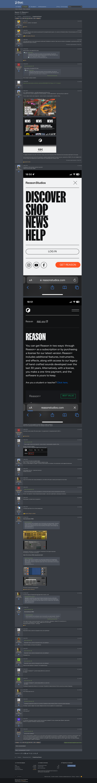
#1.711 (80, 21)
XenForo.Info (23, 780)
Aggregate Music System (30, 596)
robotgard (18, 13)
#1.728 (80, 593)
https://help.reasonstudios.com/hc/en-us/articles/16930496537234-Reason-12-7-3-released (42, 83)
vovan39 (34, 769)
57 (25, 18)
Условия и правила (54, 776)
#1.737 (80, 699)
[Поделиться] (78, 21)
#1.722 (80, 468)
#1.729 (80, 607)
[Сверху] (80, 776)
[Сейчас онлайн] (18, 50)
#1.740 (80, 729)
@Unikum (25, 22)
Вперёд (38, 18)
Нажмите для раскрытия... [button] (52, 75)
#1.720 (80, 439)
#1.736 (80, 689)
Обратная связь (47, 776)
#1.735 (80, 678)
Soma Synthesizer (28, 522)
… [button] (21, 18)
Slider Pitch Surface (29, 558)
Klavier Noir (30, 52)
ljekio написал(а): (27, 640)
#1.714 (80, 48)
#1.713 (80, 39)
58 (27, 18)
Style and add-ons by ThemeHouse (21, 779)
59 (29, 18)
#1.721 (80, 459)
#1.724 (80, 487)
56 (23, 18)
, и (30, 35)
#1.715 (80, 63)
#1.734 (80, 669)
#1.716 (80, 81)
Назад (17, 18)
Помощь (73, 776)
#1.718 (80, 165)
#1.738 (80, 709)
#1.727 (80, 517)
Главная (77, 776)
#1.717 (80, 90)
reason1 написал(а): (28, 609)
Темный (19, 776)
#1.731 (80, 638)
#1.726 (80, 506)
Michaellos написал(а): (28, 701)
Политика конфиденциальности (65, 776)
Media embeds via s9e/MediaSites (21, 781)
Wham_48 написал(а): (28, 66)
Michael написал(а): (28, 731)
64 (34, 18)
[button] (37, 6)
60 (31, 18)
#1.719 (80, 429)
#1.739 (80, 718)
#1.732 (80, 648)
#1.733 (80, 658)
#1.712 (80, 30)
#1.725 (80, 497)
